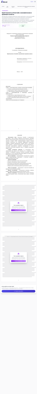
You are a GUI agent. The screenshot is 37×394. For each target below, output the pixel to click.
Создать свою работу (18, 210)
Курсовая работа (13, 7)
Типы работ (7, 7)
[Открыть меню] (35, 2)
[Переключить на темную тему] (32, 1)
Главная (3, 6)
